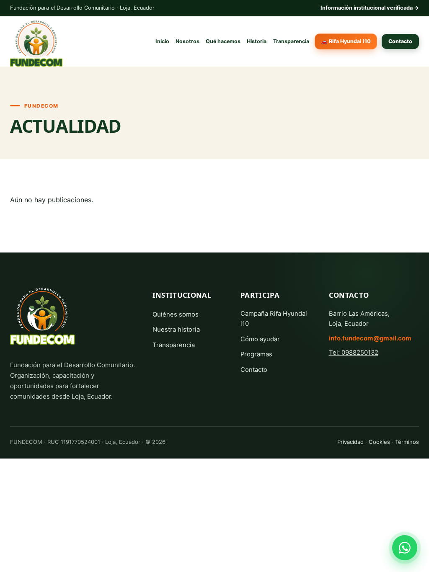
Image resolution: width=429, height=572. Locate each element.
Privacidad (350, 441)
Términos (407, 441)
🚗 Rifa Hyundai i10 (346, 41)
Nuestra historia (176, 329)
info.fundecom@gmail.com (370, 338)
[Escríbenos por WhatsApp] (404, 547)
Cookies (379, 441)
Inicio (162, 41)
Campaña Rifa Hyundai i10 (273, 318)
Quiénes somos (175, 314)
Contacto (400, 41)
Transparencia (291, 41)
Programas (256, 354)
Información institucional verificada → (369, 8)
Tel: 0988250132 (353, 352)
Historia (256, 41)
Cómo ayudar (260, 339)
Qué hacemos (223, 41)
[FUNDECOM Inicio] (42, 314)
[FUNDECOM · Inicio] (36, 41)
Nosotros (187, 41)
